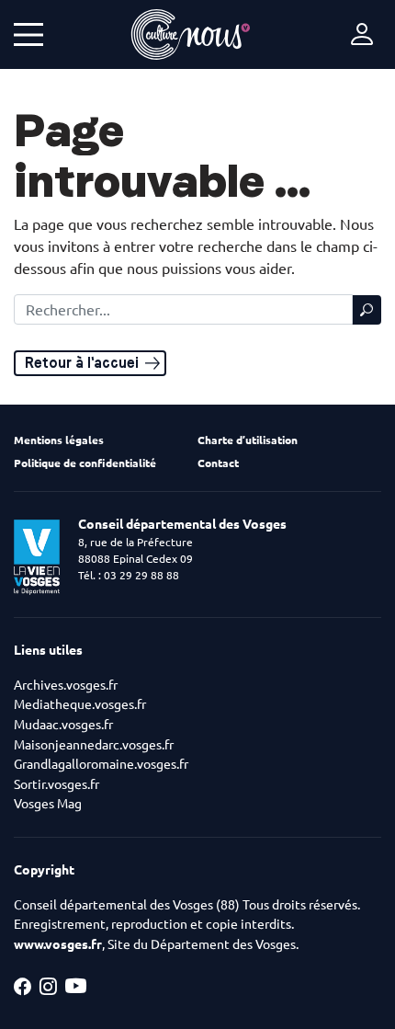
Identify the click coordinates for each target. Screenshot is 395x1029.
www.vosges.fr (58, 944)
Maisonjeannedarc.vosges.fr (94, 744)
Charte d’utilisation (248, 440)
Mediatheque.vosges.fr (80, 704)
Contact (218, 463)
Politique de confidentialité (85, 463)
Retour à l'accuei (82, 363)
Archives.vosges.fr (66, 685)
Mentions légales (59, 440)
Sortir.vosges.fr (56, 784)
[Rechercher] (366, 310)
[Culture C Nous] (190, 34)
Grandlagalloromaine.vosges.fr (101, 764)
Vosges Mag (48, 803)
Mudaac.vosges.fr (63, 724)
